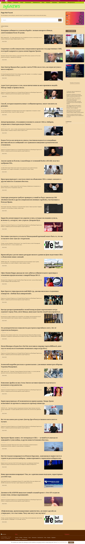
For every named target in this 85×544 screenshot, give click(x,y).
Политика (15, 2)
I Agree (71, 542)
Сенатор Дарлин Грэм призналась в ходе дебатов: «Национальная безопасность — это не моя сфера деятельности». (75, 72)
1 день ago (3, 332)
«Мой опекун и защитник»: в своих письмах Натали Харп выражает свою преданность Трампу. (74, 57)
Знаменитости (36, 2)
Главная (4, 2)
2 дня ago (3, 424)
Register (82, 0)
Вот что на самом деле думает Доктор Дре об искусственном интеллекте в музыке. (74, 42)
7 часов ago (4, 108)
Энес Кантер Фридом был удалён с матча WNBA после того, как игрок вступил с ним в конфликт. (74, 107)
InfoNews (5, 537)
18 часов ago (4, 241)
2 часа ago (3, 53)
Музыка (48, 2)
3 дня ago (69, 60)
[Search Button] (60, 20)
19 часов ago (4, 277)
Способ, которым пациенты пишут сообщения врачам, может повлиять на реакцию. (75, 115)
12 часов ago (4, 165)
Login (78, 0)
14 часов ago (4, 222)
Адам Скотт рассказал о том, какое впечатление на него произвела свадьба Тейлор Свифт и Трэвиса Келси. (75, 111)
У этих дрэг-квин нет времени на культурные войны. (74, 92)
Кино (43, 2)
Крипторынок (62, 2)
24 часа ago (4, 314)
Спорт (21, 2)
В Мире (9, 2)
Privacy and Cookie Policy (62, 542)
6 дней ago (69, 76)
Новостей (8, 538)
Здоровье (54, 2)
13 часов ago (4, 204)
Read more (4, 41)
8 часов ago (4, 147)
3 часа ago (3, 71)
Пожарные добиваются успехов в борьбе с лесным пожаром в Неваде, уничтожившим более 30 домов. (74, 96)
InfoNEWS (11, 6)
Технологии (28, 2)
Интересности (71, 2)
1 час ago (3, 35)
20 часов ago (4, 296)
